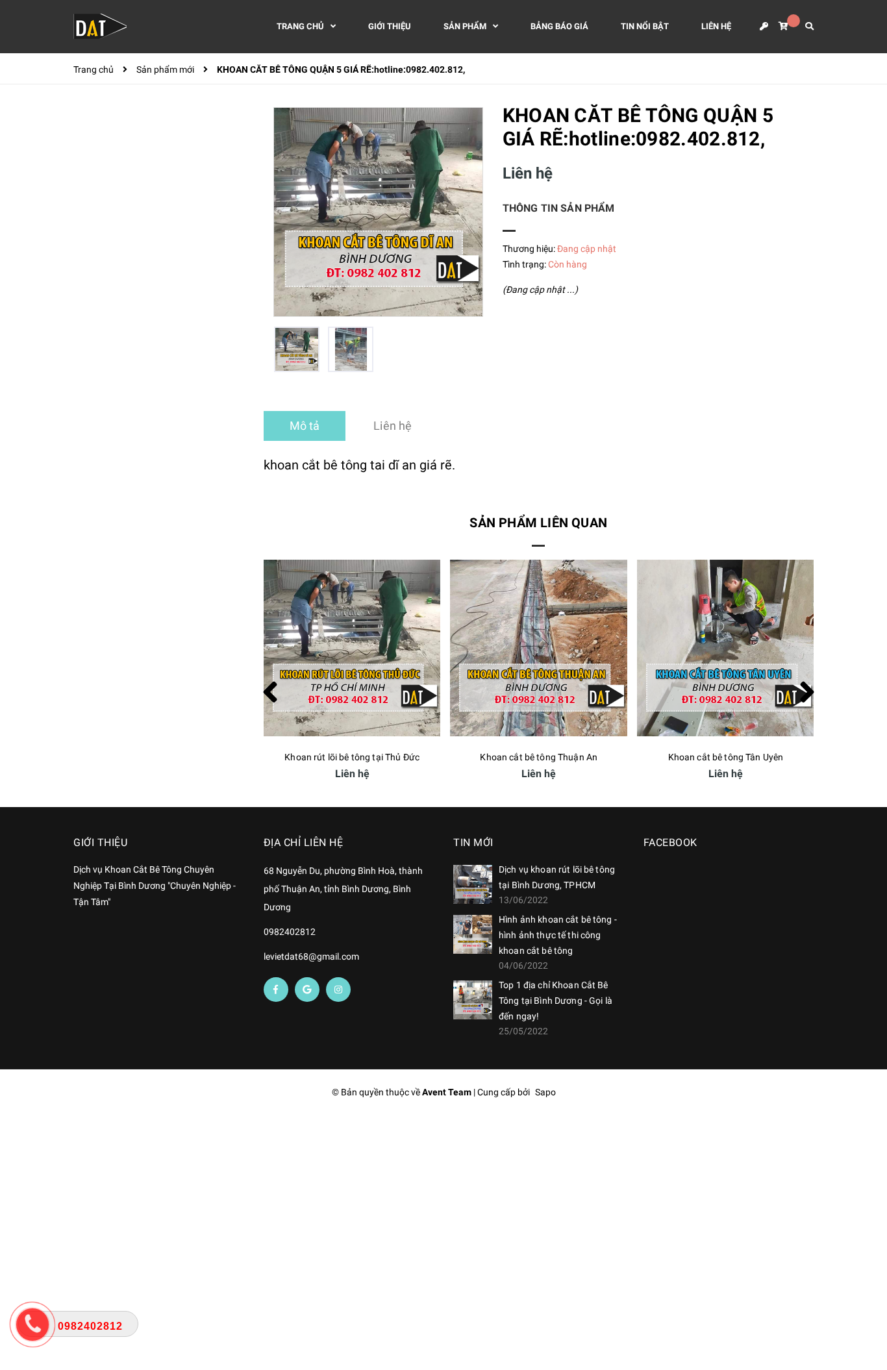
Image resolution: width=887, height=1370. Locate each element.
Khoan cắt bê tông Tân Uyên (539, 757)
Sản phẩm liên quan (538, 522)
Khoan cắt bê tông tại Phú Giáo (726, 757)
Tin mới (473, 842)
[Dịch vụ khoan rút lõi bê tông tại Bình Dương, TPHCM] (472, 884)
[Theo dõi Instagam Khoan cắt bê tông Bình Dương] (338, 989)
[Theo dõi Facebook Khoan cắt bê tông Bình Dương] (276, 989)
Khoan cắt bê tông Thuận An (351, 757)
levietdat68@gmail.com (311, 956)
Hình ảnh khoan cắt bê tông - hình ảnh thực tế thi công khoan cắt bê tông (558, 935)
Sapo (545, 1092)
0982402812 (290, 932)
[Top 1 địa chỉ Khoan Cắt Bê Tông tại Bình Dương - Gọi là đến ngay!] (472, 999)
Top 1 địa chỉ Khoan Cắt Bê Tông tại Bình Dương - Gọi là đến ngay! (555, 1000)
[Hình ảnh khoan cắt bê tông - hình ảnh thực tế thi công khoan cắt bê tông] (472, 934)
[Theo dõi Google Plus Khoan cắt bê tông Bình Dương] (307, 989)
